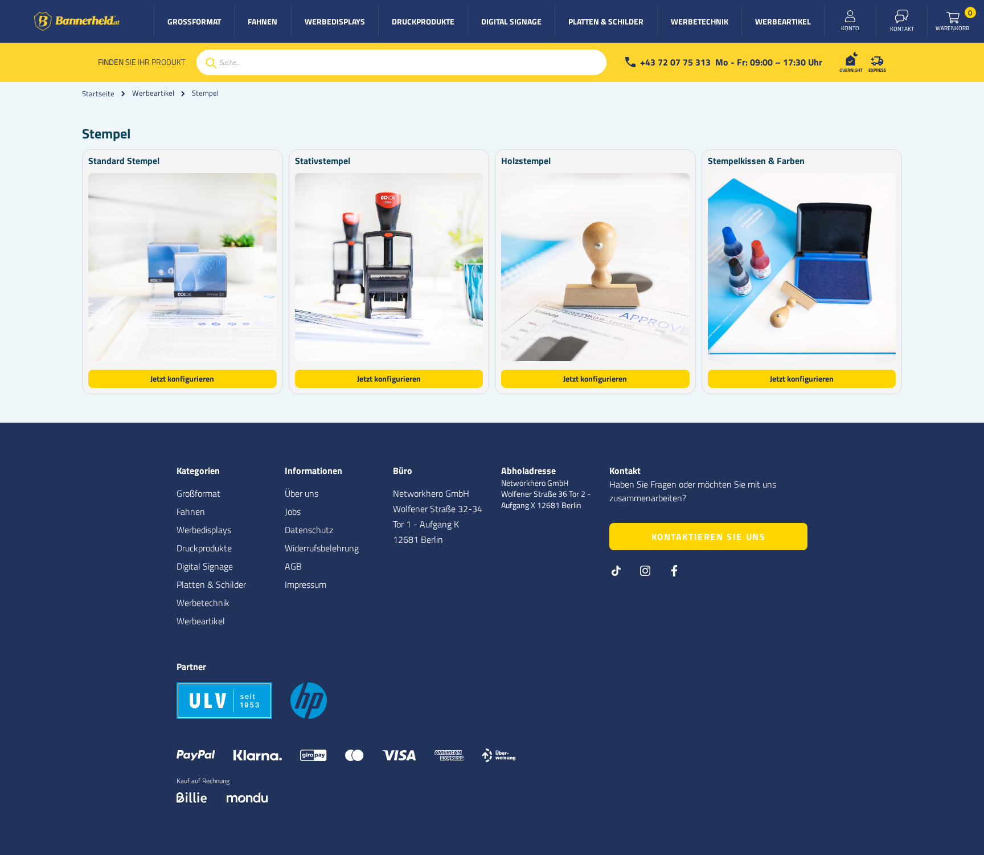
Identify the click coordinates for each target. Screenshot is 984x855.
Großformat (198, 493)
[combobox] (401, 62)
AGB (293, 566)
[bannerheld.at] (77, 21)
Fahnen (191, 511)
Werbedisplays (204, 530)
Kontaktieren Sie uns (708, 536)
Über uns (301, 493)
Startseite (98, 93)
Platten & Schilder (211, 584)
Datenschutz (309, 530)
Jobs (293, 511)
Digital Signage (205, 566)
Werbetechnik (203, 602)
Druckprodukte (204, 548)
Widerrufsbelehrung (322, 548)
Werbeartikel (153, 93)
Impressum (305, 584)
